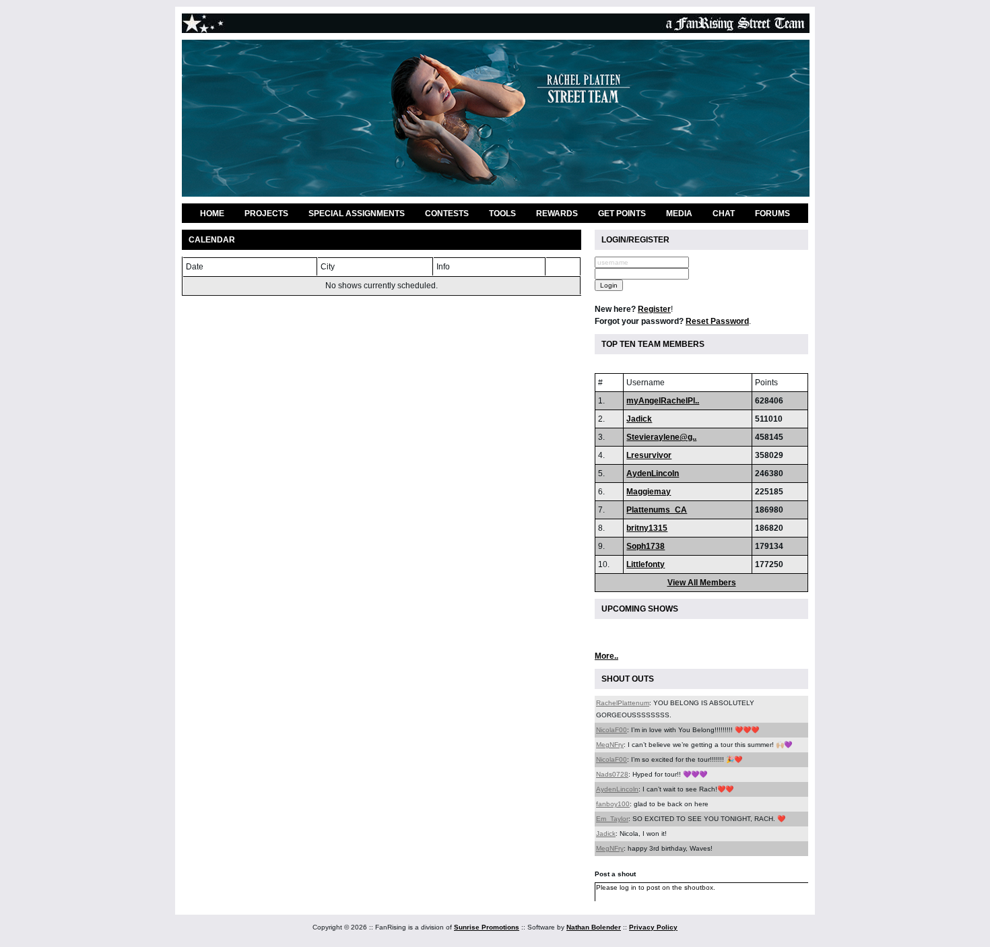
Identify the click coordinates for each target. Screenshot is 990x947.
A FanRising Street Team (496, 23)
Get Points (622, 213)
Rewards (557, 213)
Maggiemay (648, 491)
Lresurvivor (648, 455)
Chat (724, 213)
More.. (606, 656)
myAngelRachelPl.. (662, 400)
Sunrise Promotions (486, 927)
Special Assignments (356, 213)
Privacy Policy (653, 927)
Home (212, 213)
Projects (266, 213)
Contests (447, 213)
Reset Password (717, 321)
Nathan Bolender (593, 927)
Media (679, 213)
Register (654, 309)
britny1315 (646, 528)
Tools (502, 213)
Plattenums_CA (656, 510)
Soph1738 (645, 546)
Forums (772, 213)
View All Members (701, 582)
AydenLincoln (652, 473)
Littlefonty (645, 564)
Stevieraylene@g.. (661, 437)
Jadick (639, 419)
